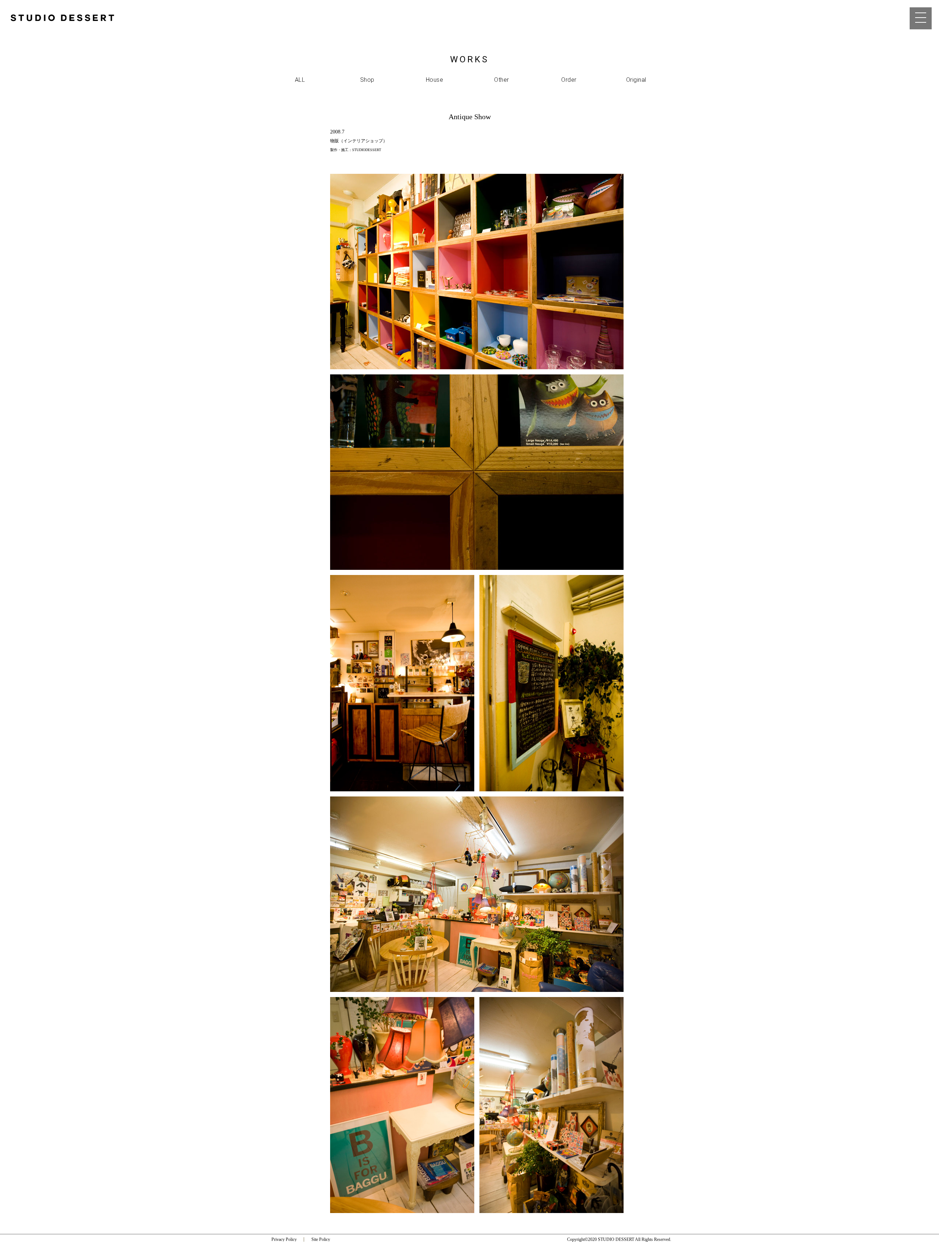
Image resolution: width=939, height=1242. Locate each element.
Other (501, 79)
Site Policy (320, 1239)
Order (568, 79)
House (434, 79)
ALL (300, 79)
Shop (367, 79)
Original (636, 79)
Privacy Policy (284, 1239)
